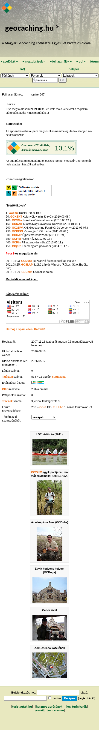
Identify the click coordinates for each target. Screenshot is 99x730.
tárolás (57, 698)
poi (81, 61)
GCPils (16, 242)
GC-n (42, 407)
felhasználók (60, 61)
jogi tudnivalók (76, 706)
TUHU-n (58, 407)
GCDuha (26, 261)
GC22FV (36, 472)
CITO (5, 389)
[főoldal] (7, 8)
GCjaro (16, 246)
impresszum (55, 710)
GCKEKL (18, 231)
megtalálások (34, 61)
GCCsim (26, 272)
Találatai (7, 376)
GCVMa (17, 220)
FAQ (22, 69)
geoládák (9, 61)
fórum (94, 61)
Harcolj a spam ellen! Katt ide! (25, 329)
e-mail (39, 710)
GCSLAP (27, 264)
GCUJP (17, 235)
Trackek (7, 401)
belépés (74, 69)
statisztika (59, 376)
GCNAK (17, 224)
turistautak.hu (22, 706)
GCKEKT (16, 216)
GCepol (13, 213)
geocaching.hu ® (32, 29)
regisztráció (86, 698)
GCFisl (16, 238)
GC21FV (17, 227)
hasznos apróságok (49, 706)
